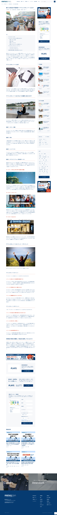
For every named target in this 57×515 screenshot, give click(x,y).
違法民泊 (40, 155)
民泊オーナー (25, 9)
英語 (46, 171)
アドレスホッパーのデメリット (14, 48)
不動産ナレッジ (40, 130)
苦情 (45, 166)
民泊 (10, 9)
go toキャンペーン (46, 161)
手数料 (40, 163)
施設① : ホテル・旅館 (13, 39)
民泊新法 (41, 499)
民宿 (48, 156)
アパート (40, 172)
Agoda (41, 506)
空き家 (42, 158)
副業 (28, 446)
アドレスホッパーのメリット (14, 47)
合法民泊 (42, 166)
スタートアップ (17, 466)
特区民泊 (41, 501)
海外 (44, 163)
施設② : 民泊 (11, 41)
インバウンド (31, 1)
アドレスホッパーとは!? (11, 36)
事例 (47, 166)
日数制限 (45, 153)
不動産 (44, 169)
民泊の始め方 (8, 9)
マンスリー (40, 160)
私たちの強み (48, 497)
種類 (44, 171)
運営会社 (48, 495)
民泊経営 (22, 9)
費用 (44, 158)
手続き (43, 160)
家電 (42, 171)
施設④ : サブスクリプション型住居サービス (16, 44)
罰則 (39, 168)
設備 (42, 163)
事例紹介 (48, 501)
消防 (43, 164)
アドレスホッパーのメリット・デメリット (14, 45)
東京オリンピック (41, 161)
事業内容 (48, 499)
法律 (39, 174)
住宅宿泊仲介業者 (14, 9)
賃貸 (39, 158)
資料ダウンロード (49, 504)
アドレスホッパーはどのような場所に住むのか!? (15, 38)
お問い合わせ (48, 503)
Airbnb (26, 446)
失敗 (47, 172)
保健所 (40, 171)
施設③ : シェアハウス (13, 42)
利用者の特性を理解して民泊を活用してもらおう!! (15, 50)
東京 (12, 466)
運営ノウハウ (40, 82)
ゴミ (39, 166)
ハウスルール (43, 172)
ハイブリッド (40, 164)
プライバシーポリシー (7, 512)
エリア (43, 155)
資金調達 (40, 156)
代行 (46, 164)
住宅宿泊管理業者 (44, 156)
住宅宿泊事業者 (18, 9)
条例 (14, 466)
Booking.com (42, 504)
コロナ (46, 155)
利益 (41, 153)
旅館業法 (41, 495)
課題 (46, 160)
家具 (47, 169)
